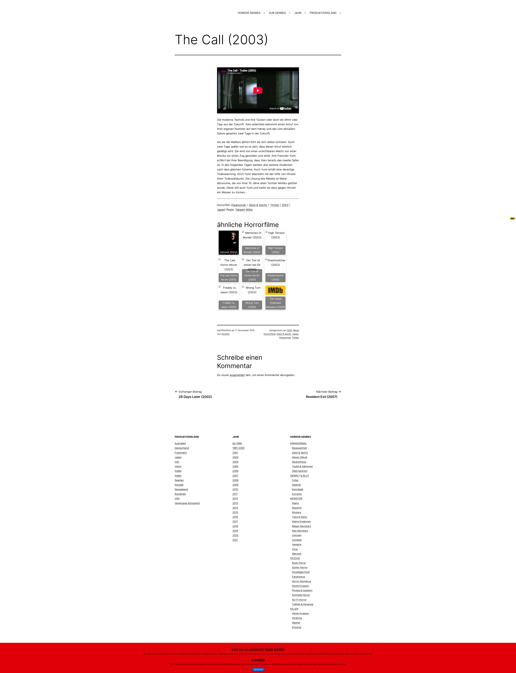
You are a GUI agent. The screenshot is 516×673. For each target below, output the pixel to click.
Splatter (296, 484)
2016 (235, 517)
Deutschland (182, 448)
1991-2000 (238, 448)
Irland (178, 466)
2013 (235, 503)
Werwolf (296, 553)
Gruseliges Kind (301, 572)
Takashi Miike (244, 209)
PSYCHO (295, 558)
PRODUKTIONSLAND (323, 13)
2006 (235, 471)
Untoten (296, 535)
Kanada (179, 484)
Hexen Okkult (299, 457)
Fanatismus (298, 576)
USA (177, 498)
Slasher (296, 622)
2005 (235, 466)
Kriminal (296, 627)
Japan (221, 209)
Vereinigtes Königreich (187, 503)
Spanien (179, 480)
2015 (235, 512)
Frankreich (181, 452)
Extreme (297, 494)
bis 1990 (237, 443)
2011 (235, 494)
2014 (235, 507)
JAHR (297, 13)
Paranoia (297, 618)
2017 (235, 521)
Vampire (296, 544)
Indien (178, 471)
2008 (235, 480)
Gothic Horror (300, 567)
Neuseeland (181, 489)
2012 (235, 498)
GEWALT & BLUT (299, 475)
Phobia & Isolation (302, 590)
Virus (295, 549)
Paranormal (238, 205)
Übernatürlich (299, 471)
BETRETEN (258, 670)
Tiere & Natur (299, 517)
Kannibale (297, 489)
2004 (235, 461)
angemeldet (237, 375)
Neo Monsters (300, 530)
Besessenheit (299, 448)
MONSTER (296, 498)
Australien (180, 443)
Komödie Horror (301, 595)
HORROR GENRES (249, 13)
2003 (285, 205)
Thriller (275, 205)
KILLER (294, 608)
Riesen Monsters (301, 526)
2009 (235, 484)
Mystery (296, 512)
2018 (235, 526)
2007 (235, 475)
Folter (295, 480)
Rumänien (180, 494)
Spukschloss (299, 461)
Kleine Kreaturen (301, 521)
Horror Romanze (301, 581)
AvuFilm (226, 334)
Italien (178, 475)
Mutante (297, 507)
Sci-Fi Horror (299, 599)
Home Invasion (300, 585)
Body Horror (299, 562)
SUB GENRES (277, 13)
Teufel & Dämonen (302, 466)
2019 (235, 530)
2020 (235, 535)
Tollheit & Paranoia (302, 604)
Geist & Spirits (258, 205)
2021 (235, 539)
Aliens (295, 503)
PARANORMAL (298, 443)
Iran (177, 461)
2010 (235, 489)
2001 (235, 452)
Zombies (297, 539)
